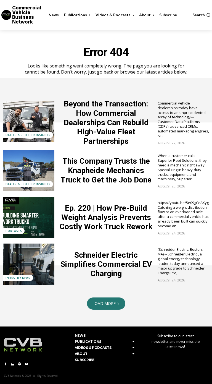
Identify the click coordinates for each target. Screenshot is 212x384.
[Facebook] (5, 364)
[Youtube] (26, 364)
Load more (104, 303)
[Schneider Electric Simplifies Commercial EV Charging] (28, 264)
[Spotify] (19, 364)
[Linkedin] (12, 364)
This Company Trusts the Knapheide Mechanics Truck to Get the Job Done (106, 170)
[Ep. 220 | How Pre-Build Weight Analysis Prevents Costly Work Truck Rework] (28, 217)
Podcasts (14, 231)
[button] (201, 15)
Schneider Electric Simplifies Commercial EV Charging (106, 264)
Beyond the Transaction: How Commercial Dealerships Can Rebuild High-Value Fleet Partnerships (106, 122)
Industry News (18, 278)
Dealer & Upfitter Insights (28, 135)
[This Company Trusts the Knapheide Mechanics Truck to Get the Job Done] (28, 170)
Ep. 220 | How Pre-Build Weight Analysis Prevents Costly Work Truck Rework (106, 217)
